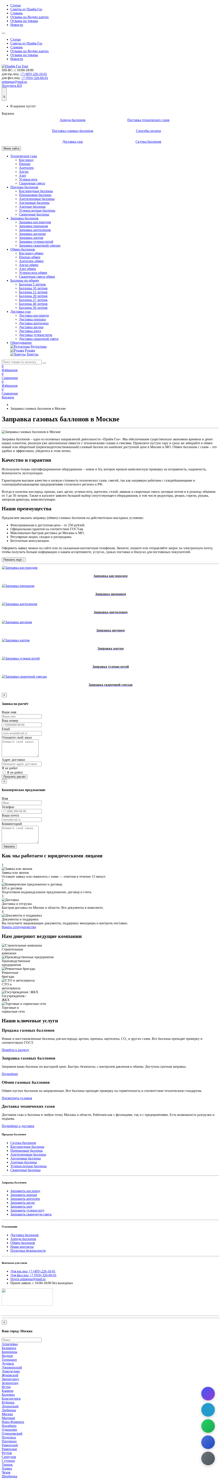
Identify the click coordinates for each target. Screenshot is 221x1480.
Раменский (10, 1445)
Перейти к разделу (15, 1050)
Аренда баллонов (72, 120)
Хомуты (32, 354)
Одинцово (9, 1429)
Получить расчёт (14, 776)
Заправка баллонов (24, 218)
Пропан (24, 164)
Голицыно (9, 1359)
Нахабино (9, 1426)
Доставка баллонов (24, 1235)
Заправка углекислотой (36, 241)
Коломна (8, 1394)
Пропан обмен (29, 257)
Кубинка (8, 1402)
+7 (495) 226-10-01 (33, 74)
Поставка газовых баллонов (72, 131)
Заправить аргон (22, 1202)
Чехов (6, 1472)
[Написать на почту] (208, 1458)
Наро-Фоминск (13, 1422)
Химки (7, 1468)
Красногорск (11, 1398)
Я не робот (10, 768)
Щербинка (9, 1476)
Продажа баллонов (24, 187)
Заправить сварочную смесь (31, 1214)
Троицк (7, 1464)
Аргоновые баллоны (34, 203)
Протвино (9, 1441)
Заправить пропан (23, 1195)
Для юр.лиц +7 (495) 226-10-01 (32, 1271)
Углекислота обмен (33, 272)
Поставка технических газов (148, 120)
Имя (5, 798)
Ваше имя (9, 712)
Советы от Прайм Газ (26, 9)
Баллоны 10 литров (33, 288)
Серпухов (9, 1457)
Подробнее (10, 1074)
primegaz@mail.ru (14, 82)
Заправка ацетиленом (35, 230)
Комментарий (12, 824)
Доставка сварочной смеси (38, 339)
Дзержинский (12, 1367)
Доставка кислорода (34, 315)
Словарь (16, 13)
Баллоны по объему (24, 280)
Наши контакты (22, 1246)
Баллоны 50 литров (33, 307)
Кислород (26, 160)
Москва (7, 1414)
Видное (7, 1356)
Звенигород (10, 1379)
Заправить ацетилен (25, 1199)
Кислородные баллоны (36, 191)
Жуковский (10, 1375)
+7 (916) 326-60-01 (34, 78)
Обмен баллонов (22, 249)
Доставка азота (30, 331)
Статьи (15, 5)
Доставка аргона (31, 327)
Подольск (9, 1437)
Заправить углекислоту (27, 1210)
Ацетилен (26, 168)
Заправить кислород (25, 1191)
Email (6, 729)
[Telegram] (208, 1410)
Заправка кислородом (35, 222)
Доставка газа (72, 141)
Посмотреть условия (17, 1098)
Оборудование (21, 342)
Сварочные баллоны (34, 214)
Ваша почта (10, 815)
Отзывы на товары (24, 21)
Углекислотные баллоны (37, 210)
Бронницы (9, 1352)
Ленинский (10, 1406)
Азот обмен (27, 269)
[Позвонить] (208, 1442)
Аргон (23, 171)
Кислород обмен (31, 253)
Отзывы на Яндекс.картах (29, 17)
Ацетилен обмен (31, 261)
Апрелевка (10, 1344)
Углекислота (28, 179)
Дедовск (8, 1363)
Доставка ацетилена (34, 323)
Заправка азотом (31, 238)
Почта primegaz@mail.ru (28, 1279)
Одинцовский (12, 1433)
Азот (22, 175)
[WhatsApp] (208, 1426)
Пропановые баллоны (35, 195)
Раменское (9, 1449)
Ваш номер (10, 720)
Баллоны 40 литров (33, 304)
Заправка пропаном (33, 226)
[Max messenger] (208, 1393)
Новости (16, 25)
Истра (6, 1387)
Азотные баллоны (32, 206)
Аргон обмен (28, 265)
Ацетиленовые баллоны (37, 199)
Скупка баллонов (148, 141)
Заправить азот (21, 1206)
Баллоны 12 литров (33, 292)
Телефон (8, 807)
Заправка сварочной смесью (39, 245)
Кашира (7, 1391)
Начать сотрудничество (19, 927)
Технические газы (23, 156)
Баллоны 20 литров (33, 296)
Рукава (30, 350)
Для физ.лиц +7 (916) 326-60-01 (33, 1275)
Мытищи (8, 1418)
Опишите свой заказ (17, 737)
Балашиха (9, 1348)
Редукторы (39, 346)
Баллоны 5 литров (32, 284)
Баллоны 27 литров (33, 300)
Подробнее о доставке (18, 1126)
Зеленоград (10, 1383)
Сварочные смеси (32, 183)
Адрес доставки (13, 759)
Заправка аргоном (32, 234)
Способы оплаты (148, 131)
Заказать (9, 846)
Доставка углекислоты (35, 335)
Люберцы (9, 1410)
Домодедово (11, 1371)
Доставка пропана (32, 319)
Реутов (7, 1453)
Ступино (8, 1461)
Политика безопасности (28, 1250)
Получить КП (12, 85)
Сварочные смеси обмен (37, 276)
